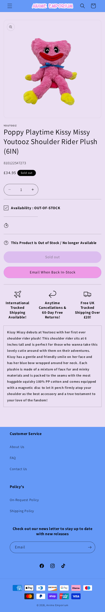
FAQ (13, 458)
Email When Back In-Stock (52, 272)
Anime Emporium (57, 605)
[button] (9, 5)
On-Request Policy (24, 500)
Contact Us (18, 469)
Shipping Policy (22, 511)
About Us (17, 447)
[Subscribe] (89, 547)
